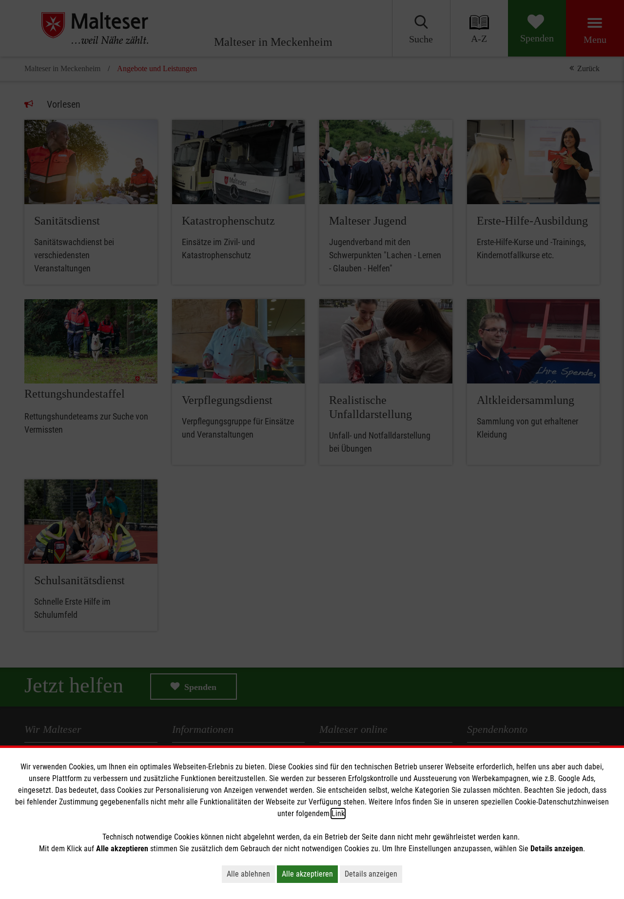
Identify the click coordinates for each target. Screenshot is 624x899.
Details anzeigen (371, 874)
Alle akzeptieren (307, 874)
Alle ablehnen (248, 874)
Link (338, 813)
